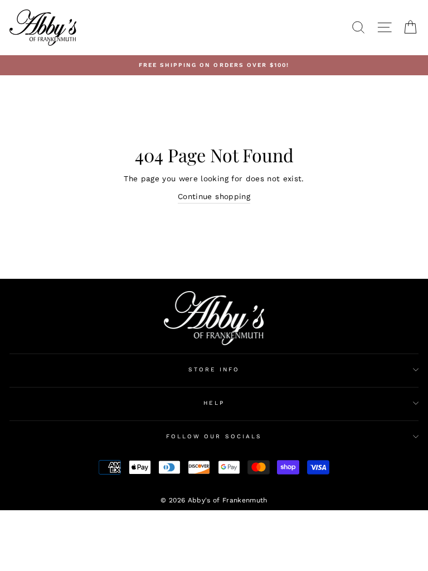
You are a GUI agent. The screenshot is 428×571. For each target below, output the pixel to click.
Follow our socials (214, 436)
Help (214, 403)
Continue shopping (214, 196)
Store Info (214, 369)
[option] (214, 65)
